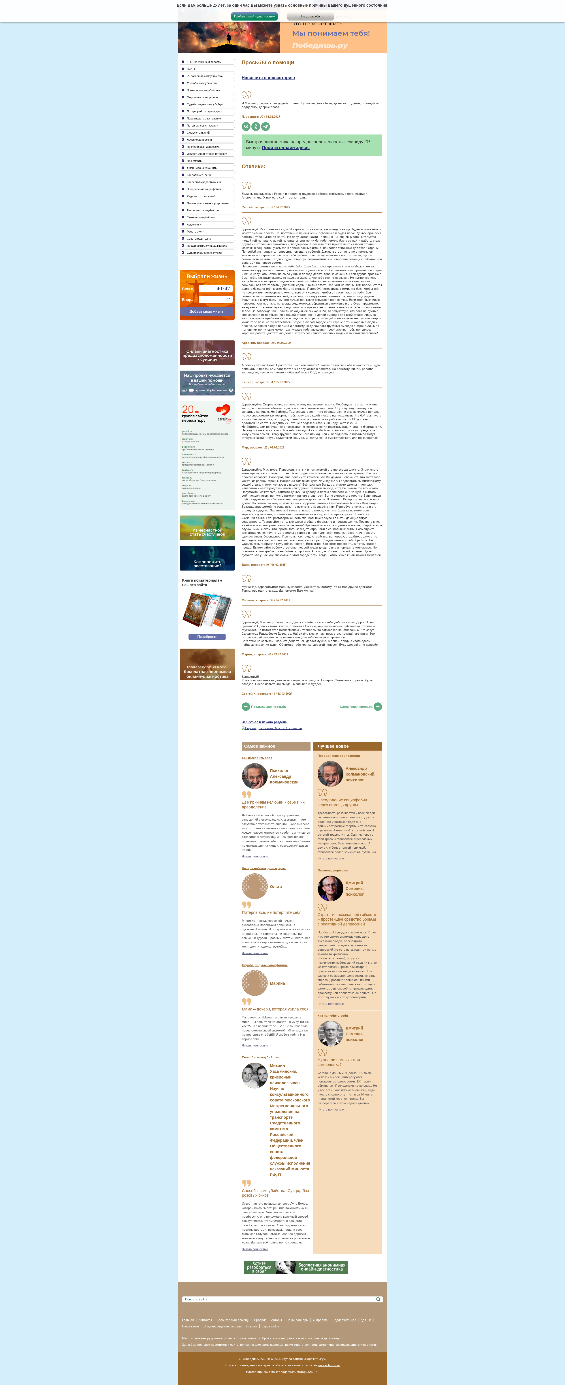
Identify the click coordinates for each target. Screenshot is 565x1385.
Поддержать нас (344, 1320)
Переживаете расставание (204, 118)
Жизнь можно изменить (202, 168)
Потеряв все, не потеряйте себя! (272, 912)
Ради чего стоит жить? (201, 196)
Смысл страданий (198, 132)
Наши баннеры (297, 1320)
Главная (188, 1320)
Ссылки (251, 1326)
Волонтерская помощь (233, 1320)
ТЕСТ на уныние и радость (204, 62)
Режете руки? (195, 231)
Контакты (205, 1320)
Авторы (276, 1320)
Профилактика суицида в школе (207, 245)
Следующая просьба (356, 706)
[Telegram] (265, 126)
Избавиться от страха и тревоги (207, 153)
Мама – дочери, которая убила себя (275, 1009)
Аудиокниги (194, 224)
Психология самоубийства (203, 90)
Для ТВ (366, 1320)
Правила (260, 1320)
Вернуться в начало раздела (264, 721)
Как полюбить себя (257, 757)
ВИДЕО (191, 69)
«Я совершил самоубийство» (205, 76)
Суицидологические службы (204, 252)
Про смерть (194, 161)
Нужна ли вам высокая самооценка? (339, 1062)
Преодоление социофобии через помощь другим (342, 802)
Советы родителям (199, 238)
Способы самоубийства (261, 1057)
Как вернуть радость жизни (204, 182)
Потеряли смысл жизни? (202, 125)
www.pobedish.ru (329, 1365)
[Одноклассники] (255, 126)
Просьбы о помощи (268, 62)
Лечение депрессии (333, 870)
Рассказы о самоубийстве (203, 210)
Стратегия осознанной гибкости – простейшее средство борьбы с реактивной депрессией (347, 919)
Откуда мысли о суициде (202, 97)
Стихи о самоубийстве (201, 217)
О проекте (320, 1320)
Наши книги (190, 1326)
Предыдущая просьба (268, 706)
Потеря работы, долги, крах (264, 868)
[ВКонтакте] (246, 126)
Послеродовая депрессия (203, 146)
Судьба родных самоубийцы (265, 965)
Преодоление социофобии (339, 755)
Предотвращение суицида (222, 1326)
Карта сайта (270, 1326)
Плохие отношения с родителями (208, 203)
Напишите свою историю (268, 77)
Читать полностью (255, 856)
